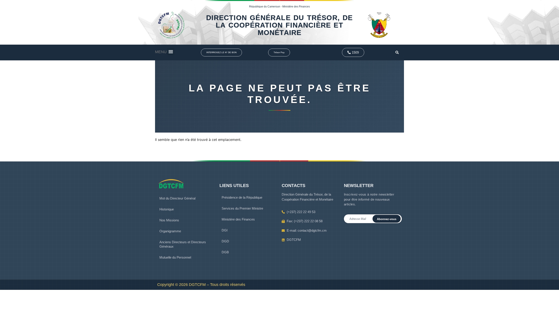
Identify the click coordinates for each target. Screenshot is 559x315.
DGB (225, 252)
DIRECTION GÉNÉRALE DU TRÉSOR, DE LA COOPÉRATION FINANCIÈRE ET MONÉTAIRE (279, 25)
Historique (166, 209)
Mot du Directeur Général (177, 198)
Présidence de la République (242, 197)
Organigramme (170, 231)
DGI (225, 230)
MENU (161, 52)
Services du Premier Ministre (242, 208)
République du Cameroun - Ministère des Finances (279, 6)
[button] (170, 51)
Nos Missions (169, 220)
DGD (225, 241)
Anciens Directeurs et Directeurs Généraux (182, 244)
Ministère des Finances (238, 219)
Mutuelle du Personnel (175, 257)
